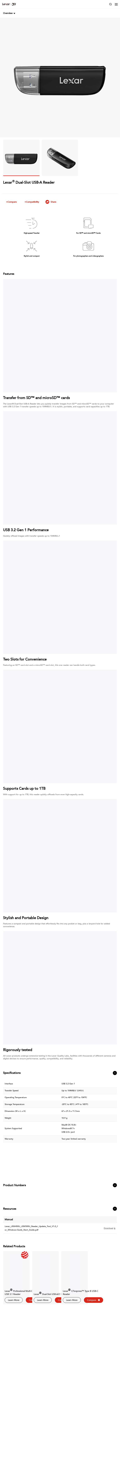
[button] (9, 13)
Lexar (9, 4)
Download (108, 1228)
